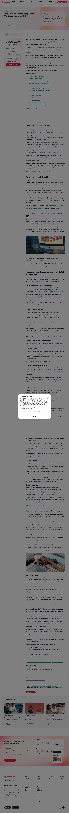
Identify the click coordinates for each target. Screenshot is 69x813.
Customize (27, 416)
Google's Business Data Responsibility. (26, 408)
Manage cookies (23, 413)
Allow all (42, 416)
